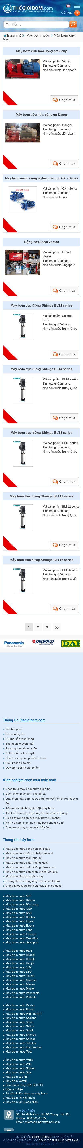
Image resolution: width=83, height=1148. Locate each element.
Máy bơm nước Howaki (20, 959)
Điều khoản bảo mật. (19, 762)
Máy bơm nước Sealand (21, 1017)
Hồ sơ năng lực (15, 734)
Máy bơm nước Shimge (21, 1038)
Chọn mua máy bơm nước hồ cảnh (28, 827)
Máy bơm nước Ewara (20, 925)
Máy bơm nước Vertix (19, 1059)
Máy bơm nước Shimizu (21, 1034)
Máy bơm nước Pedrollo (21, 997)
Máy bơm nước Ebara (20, 921)
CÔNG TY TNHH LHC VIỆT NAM (58, 1140)
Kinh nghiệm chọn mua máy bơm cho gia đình (35, 822)
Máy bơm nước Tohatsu (21, 1043)
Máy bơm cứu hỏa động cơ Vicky (41, 51)
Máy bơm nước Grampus (22, 942)
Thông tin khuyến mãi (19, 743)
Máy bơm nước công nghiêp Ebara (28, 848)
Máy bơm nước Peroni (20, 1009)
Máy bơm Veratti (16, 1080)
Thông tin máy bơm (18, 839)
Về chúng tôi (14, 729)
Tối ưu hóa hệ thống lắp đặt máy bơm (30, 808)
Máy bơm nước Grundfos (22, 938)
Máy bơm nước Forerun (21, 934)
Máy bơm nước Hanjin (20, 963)
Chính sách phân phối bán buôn (26, 758)
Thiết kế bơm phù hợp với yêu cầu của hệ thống (36, 813)
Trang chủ (13, 35)
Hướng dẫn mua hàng (20, 738)
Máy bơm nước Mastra (20, 984)
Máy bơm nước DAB (19, 912)
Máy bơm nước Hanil (19, 950)
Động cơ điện (14, 1089)
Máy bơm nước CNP (19, 908)
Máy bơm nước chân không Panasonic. (31, 867)
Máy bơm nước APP (18, 896)
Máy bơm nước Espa (19, 929)
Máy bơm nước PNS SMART (24, 1013)
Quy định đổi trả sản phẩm (22, 767)
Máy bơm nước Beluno (20, 900)
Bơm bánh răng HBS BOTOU (24, 1085)
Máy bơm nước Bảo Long (22, 904)
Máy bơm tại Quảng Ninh (22, 1101)
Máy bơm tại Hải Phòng (21, 1097)
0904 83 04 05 (36, 1118)
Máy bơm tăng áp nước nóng (24, 876)
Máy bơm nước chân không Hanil (27, 862)
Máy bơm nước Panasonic (22, 992)
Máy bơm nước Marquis (21, 980)
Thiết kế (30, 1144)
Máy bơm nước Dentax (20, 917)
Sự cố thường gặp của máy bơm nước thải (33, 817)
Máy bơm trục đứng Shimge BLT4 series (41, 369)
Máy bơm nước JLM (18, 967)
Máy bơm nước (38, 35)
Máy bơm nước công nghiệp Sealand (29, 853)
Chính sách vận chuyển (21, 753)
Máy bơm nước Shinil (19, 1030)
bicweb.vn (49, 1144)
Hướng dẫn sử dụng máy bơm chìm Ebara (33, 881)
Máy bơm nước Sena (19, 1022)
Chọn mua (67, 100)
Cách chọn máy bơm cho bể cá (26, 793)
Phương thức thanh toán (21, 748)
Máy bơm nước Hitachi (20, 954)
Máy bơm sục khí (17, 1076)
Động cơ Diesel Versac (41, 242)
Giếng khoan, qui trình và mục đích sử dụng (34, 885)
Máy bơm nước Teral (19, 1051)
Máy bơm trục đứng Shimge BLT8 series (41, 432)
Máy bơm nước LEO (19, 971)
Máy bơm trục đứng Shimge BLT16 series (41, 560)
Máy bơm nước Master (20, 988)
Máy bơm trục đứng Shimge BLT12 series (41, 496)
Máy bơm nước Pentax (20, 1005)
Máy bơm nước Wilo (18, 1064)
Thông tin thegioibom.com (24, 720)
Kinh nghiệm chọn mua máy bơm (29, 780)
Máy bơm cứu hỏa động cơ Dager (41, 114)
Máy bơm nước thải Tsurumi (24, 857)
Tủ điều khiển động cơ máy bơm (26, 1093)
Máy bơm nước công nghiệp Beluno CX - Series (41, 178)
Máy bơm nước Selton (20, 1026)
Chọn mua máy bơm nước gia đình (28, 788)
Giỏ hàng (69, 13)
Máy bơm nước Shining (20, 1068)
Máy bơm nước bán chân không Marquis (32, 871)
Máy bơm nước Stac (19, 1072)
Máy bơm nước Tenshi (20, 975)
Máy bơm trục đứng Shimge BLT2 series (41, 305)
